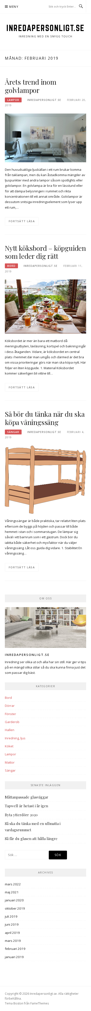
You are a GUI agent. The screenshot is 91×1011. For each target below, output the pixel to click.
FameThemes (39, 1003)
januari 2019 (14, 957)
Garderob (12, 722)
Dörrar (10, 705)
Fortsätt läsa (22, 221)
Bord (11, 266)
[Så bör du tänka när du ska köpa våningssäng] (45, 479)
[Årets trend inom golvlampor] (45, 137)
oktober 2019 (15, 908)
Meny (13, 7)
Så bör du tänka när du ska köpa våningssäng (45, 418)
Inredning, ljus (15, 738)
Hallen (9, 730)
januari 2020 (14, 900)
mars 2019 (13, 940)
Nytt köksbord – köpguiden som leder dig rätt (45, 252)
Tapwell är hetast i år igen (26, 805)
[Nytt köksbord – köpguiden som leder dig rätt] (45, 306)
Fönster (10, 714)
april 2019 (12, 932)
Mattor (10, 762)
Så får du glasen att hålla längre (31, 838)
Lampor (13, 100)
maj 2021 (12, 892)
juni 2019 (12, 924)
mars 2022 (13, 884)
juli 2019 (11, 916)
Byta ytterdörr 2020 (21, 814)
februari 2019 (15, 948)
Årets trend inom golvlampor (30, 86)
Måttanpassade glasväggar (26, 797)
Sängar (13, 432)
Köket (9, 746)
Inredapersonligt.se (45, 28)
